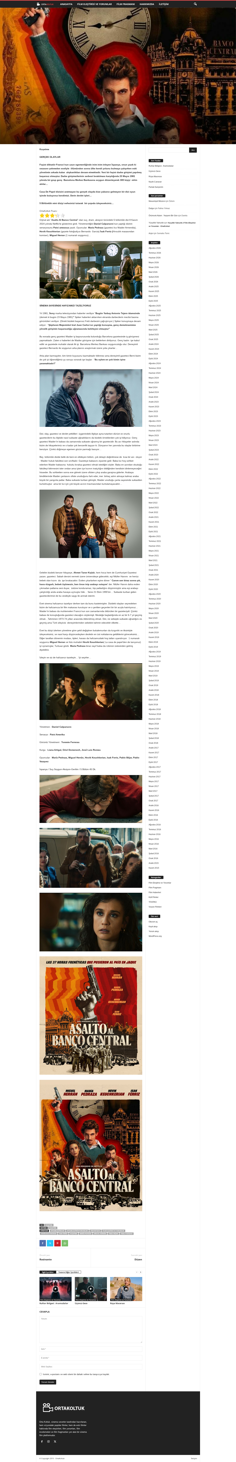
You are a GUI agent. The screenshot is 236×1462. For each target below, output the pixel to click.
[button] (195, 4)
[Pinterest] (57, 1243)
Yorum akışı (154, 931)
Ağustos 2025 (155, 306)
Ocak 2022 (153, 512)
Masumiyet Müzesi (157, 201)
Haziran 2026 (155, 258)
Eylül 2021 (153, 531)
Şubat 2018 (154, 738)
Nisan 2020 (154, 613)
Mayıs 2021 (154, 551)
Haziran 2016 (155, 834)
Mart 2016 (153, 849)
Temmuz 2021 (155, 541)
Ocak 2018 (153, 743)
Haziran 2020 (155, 604)
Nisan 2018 (154, 728)
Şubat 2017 (154, 796)
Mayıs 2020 (154, 608)
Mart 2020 (153, 618)
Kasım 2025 (154, 291)
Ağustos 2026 (155, 248)
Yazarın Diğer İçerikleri (68, 1272)
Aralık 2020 (154, 575)
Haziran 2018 (155, 719)
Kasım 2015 (154, 868)
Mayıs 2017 (154, 781)
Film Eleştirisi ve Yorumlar (94, 4)
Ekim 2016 (153, 815)
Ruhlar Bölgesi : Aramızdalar (53, 1303)
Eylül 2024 (153, 358)
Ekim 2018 (153, 700)
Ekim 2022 (153, 469)
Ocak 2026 (153, 282)
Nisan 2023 (154, 440)
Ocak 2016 (153, 858)
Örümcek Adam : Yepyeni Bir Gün (163, 215)
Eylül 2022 (153, 474)
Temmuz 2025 (155, 310)
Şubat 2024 (154, 392)
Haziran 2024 (155, 373)
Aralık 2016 (154, 805)
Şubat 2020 (154, 623)
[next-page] (140, 1272)
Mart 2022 (153, 503)
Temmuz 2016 (155, 829)
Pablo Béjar (113, 1234)
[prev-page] (136, 1272)
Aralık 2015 (154, 863)
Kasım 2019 (154, 637)
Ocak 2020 (153, 628)
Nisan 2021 (154, 555)
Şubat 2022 (154, 507)
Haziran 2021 (155, 546)
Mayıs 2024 (154, 378)
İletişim (164, 4)
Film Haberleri (155, 892)
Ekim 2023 (153, 411)
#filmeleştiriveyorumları (77, 1231)
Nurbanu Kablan (52, 130)
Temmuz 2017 (155, 772)
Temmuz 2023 (155, 426)
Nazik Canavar (155, 182)
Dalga (151, 208)
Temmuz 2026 (155, 253)
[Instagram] (49, 1442)
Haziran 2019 (155, 661)
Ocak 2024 (153, 397)
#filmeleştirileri (57, 1231)
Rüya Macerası (117, 1303)
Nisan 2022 (154, 498)
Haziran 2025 (155, 315)
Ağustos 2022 (155, 479)
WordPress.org (155, 936)
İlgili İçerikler (48, 1272)
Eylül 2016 (153, 820)
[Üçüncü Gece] (91, 1289)
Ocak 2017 (153, 801)
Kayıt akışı (153, 926)
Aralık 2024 (154, 344)
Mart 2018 (153, 733)
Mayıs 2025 (154, 320)
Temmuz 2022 (155, 483)
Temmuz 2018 (155, 714)
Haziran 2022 (155, 488)
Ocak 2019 (153, 685)
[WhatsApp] (65, 1243)
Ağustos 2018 (155, 709)
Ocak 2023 (153, 455)
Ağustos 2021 (155, 536)
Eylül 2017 (153, 762)
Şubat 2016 (154, 853)
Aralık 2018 (154, 690)
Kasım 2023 (154, 407)
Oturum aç (153, 922)
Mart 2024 (153, 387)
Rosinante (45, 1259)
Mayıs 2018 (154, 724)
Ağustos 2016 (155, 825)
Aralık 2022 (154, 459)
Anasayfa (66, 4)
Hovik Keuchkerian (48, 1234)
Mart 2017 (153, 791)
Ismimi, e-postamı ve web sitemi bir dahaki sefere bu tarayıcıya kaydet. (76, 1374)
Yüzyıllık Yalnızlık (156, 223)
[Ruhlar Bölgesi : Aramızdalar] (55, 1289)
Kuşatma (48, 1225)
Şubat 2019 (154, 680)
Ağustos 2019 (155, 652)
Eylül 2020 (153, 589)
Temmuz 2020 (155, 599)
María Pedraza (85, 1234)
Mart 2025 (153, 330)
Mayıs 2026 (154, 262)
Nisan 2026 (154, 267)
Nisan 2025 (154, 325)
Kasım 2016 (154, 810)
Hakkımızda (147, 4)
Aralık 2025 (154, 286)
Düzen (138, 1259)
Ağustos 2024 (155, 363)
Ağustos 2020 (155, 594)
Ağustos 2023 (155, 421)
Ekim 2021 (153, 527)
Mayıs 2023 (154, 435)
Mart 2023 (153, 445)
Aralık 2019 (154, 632)
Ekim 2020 (153, 584)
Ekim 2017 (153, 757)
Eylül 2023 (153, 416)
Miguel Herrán (100, 1234)
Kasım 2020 (154, 580)
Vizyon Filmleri (155, 907)
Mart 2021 (153, 560)
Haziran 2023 (155, 431)
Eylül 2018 (153, 704)
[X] (50, 1243)
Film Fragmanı (126, 4)
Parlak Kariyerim (156, 187)
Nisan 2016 (154, 844)
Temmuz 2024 (155, 368)
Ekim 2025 (153, 296)
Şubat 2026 (154, 277)
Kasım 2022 (154, 464)
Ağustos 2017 (155, 767)
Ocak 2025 (153, 339)
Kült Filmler (153, 897)
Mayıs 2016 (154, 839)
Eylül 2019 (153, 647)
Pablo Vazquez (126, 1234)
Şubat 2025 (154, 334)
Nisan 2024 (154, 383)
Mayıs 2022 (154, 493)
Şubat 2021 (154, 565)
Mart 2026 (153, 272)
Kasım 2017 (154, 753)
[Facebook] (42, 1243)
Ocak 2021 (153, 570)
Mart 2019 (153, 676)
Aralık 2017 (154, 748)
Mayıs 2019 (154, 666)
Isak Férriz (63, 1234)
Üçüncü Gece (81, 1303)
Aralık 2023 (154, 402)
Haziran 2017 (155, 777)
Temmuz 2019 (155, 656)
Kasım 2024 (154, 349)
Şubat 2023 (154, 450)
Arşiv (151, 233)
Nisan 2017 (154, 786)
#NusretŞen (95, 1231)
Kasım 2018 (154, 695)
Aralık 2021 (154, 517)
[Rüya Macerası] (126, 1289)
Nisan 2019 (154, 671)
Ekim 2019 (153, 642)
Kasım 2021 (154, 522)
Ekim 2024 (153, 354)
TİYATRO (153, 902)
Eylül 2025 (153, 301)
